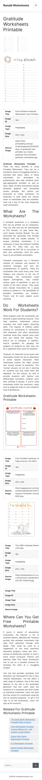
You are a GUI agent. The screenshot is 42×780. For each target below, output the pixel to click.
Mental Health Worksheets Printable (22, 749)
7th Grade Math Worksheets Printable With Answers (23, 721)
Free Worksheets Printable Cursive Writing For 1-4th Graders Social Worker (22, 729)
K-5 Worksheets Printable (22, 743)
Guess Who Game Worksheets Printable (20, 737)
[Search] (36, 765)
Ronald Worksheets (16, 5)
